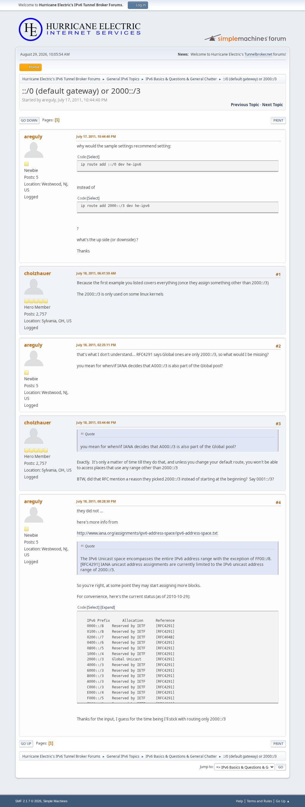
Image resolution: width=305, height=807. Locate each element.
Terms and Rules (259, 801)
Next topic (272, 104)
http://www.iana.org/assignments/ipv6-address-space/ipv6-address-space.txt (147, 533)
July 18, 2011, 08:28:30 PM (96, 501)
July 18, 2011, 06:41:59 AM (96, 273)
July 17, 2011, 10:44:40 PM (96, 136)
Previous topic (245, 104)
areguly (33, 136)
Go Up (26, 743)
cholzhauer (37, 273)
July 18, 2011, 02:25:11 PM (96, 345)
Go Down (29, 120)
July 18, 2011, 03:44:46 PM (96, 422)
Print (278, 120)
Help (239, 801)
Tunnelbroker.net (258, 54)
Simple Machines (55, 801)
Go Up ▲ (283, 801)
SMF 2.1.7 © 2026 (28, 801)
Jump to (206, 766)
